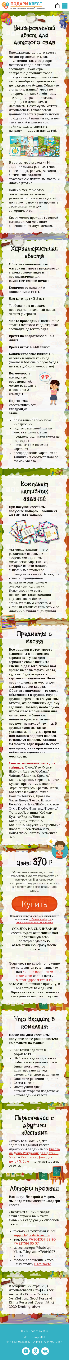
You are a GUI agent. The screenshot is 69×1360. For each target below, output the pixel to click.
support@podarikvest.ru (34, 980)
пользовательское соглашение (34, 922)
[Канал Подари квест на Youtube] (26, 1351)
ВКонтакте (42, 1264)
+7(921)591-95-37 (26, 1243)
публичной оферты (40, 919)
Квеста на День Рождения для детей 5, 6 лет (34, 1153)
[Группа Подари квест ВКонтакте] (45, 1351)
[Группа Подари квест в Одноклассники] (35, 1351)
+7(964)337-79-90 (42, 1239)
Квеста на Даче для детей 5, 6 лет (30, 1159)
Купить (34, 904)
